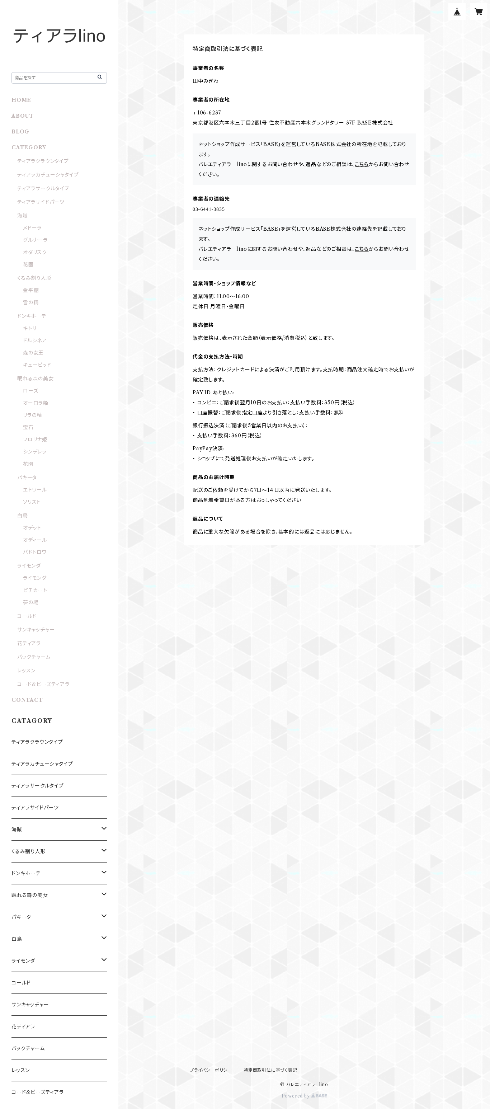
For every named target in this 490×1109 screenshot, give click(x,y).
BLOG (20, 131)
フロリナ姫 (35, 439)
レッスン (26, 670)
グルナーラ (35, 240)
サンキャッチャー (36, 629)
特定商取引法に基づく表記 (270, 1070)
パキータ (27, 477)
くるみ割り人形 (34, 278)
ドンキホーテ (32, 316)
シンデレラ (35, 451)
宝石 (28, 427)
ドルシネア (35, 340)
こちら (361, 164)
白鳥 (22, 515)
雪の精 (30, 302)
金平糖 (31, 290)
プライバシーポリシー (211, 1070)
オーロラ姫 (35, 403)
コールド (27, 616)
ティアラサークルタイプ (43, 188)
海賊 (22, 215)
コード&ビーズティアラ (46, 684)
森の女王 (33, 352)
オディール (35, 540)
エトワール (35, 490)
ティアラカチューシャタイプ (48, 174)
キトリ (29, 328)
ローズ (30, 390)
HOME (21, 100)
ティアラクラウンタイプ (43, 161)
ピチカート (35, 590)
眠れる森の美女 (35, 378)
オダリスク (35, 252)
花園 (28, 264)
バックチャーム (34, 657)
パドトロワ (35, 552)
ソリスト (32, 502)
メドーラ (32, 228)
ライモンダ (29, 566)
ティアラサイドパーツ (41, 202)
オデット (32, 528)
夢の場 (30, 602)
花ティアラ (29, 643)
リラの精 (32, 415)
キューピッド (37, 365)
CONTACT (27, 700)
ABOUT (22, 116)
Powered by (296, 1096)
